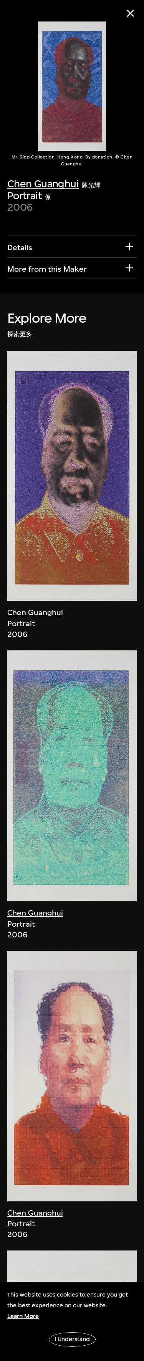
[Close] (130, 13)
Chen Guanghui (43, 184)
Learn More (23, 1316)
